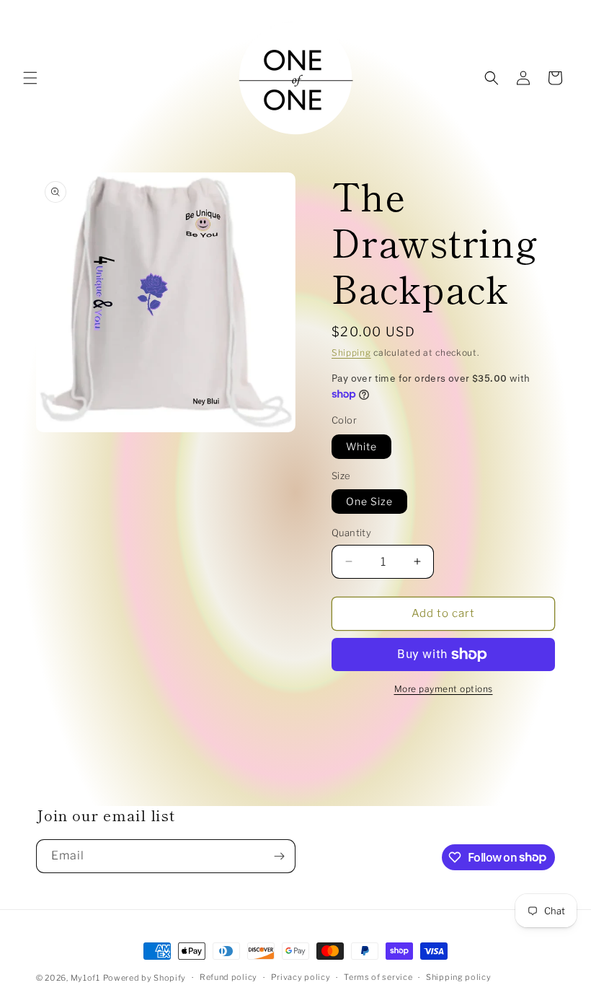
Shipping (351, 352)
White (361, 446)
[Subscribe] (279, 856)
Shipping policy (459, 977)
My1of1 (85, 978)
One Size (369, 501)
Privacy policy (301, 977)
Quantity (351, 532)
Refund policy (228, 977)
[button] (30, 78)
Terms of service (378, 977)
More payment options (443, 688)
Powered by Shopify (145, 978)
